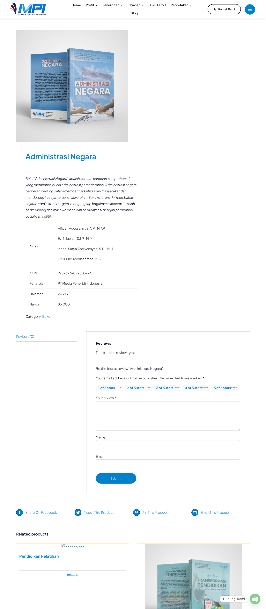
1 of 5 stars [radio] (106, 388)
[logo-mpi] (28, 4)
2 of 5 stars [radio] (135, 388)
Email (100, 456)
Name (100, 437)
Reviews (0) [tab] (25, 336)
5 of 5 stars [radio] (222, 388)
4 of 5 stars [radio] (193, 388)
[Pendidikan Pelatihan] (72, 547)
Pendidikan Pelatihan (39, 556)
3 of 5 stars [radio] (164, 388)
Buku (46, 316)
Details (74, 575)
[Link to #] (250, 9)
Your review (106, 398)
